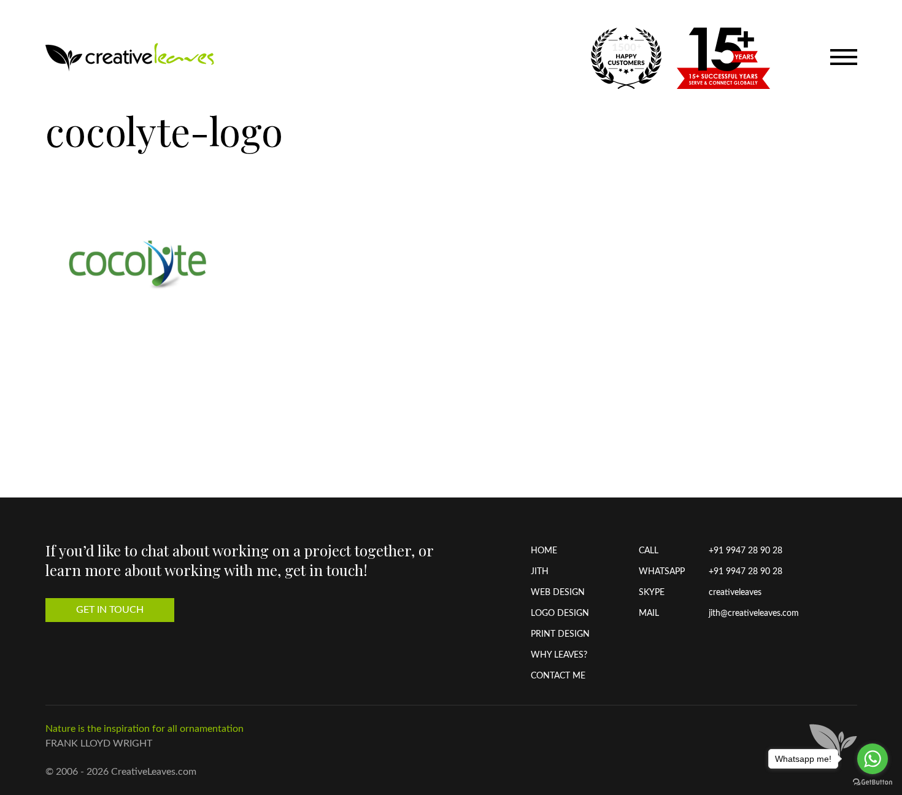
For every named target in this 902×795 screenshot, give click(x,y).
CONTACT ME (558, 676)
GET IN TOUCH (110, 610)
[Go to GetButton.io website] (872, 782)
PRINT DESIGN (560, 634)
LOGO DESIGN (560, 613)
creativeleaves (735, 592)
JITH (540, 571)
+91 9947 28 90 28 (745, 551)
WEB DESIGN (558, 592)
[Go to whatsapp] (872, 758)
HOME (544, 551)
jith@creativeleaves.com (754, 613)
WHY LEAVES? (559, 655)
